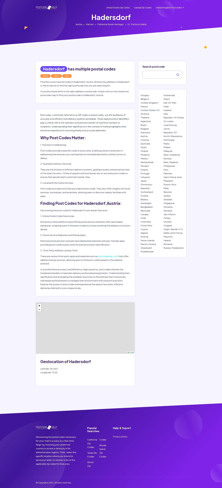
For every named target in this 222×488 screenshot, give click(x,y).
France (144, 106)
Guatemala (169, 95)
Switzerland (147, 191)
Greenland (146, 247)
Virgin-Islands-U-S (173, 229)
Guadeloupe (147, 251)
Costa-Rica (146, 225)
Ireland (167, 240)
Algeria (144, 232)
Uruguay (168, 225)
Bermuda (145, 210)
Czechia (145, 139)
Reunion (168, 191)
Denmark (145, 143)
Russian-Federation (174, 247)
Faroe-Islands (148, 240)
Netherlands (147, 162)
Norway (168, 158)
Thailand (145, 117)
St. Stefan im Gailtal (136, 24)
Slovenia (168, 206)
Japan (144, 180)
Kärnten (90, 24)
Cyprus (144, 229)
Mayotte (168, 236)
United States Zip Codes (118, 7)
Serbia (167, 195)
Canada (144, 214)
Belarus (144, 199)
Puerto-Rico (170, 184)
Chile (143, 218)
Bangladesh (147, 206)
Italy (166, 113)
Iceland (167, 110)
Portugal (145, 173)
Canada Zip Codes (142, 7)
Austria (79, 24)
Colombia (146, 221)
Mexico (144, 158)
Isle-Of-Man (170, 102)
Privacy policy (120, 436)
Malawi (167, 147)
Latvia (167, 128)
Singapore (169, 203)
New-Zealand (171, 162)
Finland (144, 151)
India (166, 106)
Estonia (144, 236)
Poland (144, 169)
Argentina (146, 121)
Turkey (167, 218)
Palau (166, 188)
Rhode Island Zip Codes (102, 451)
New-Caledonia (172, 154)
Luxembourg (170, 125)
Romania (168, 244)
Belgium (145, 98)
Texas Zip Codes (92, 454)
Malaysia (168, 151)
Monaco (145, 165)
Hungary (145, 95)
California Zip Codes (92, 443)
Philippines (169, 165)
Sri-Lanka (168, 121)
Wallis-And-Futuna (173, 232)
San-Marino (169, 214)
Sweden (168, 199)
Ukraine (168, 221)
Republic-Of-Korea (174, 117)
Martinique (169, 139)
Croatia (144, 195)
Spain (143, 147)
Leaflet (131, 352)
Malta (166, 143)
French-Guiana (148, 244)
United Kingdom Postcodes (169, 7)
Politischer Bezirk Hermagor (110, 24)
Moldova (145, 154)
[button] (39, 306)
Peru (166, 169)
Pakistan (168, 173)
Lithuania (145, 177)
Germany (145, 132)
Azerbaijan (146, 203)
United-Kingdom (149, 102)
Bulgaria (145, 128)
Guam (167, 98)
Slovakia (168, 210)
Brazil (143, 125)
